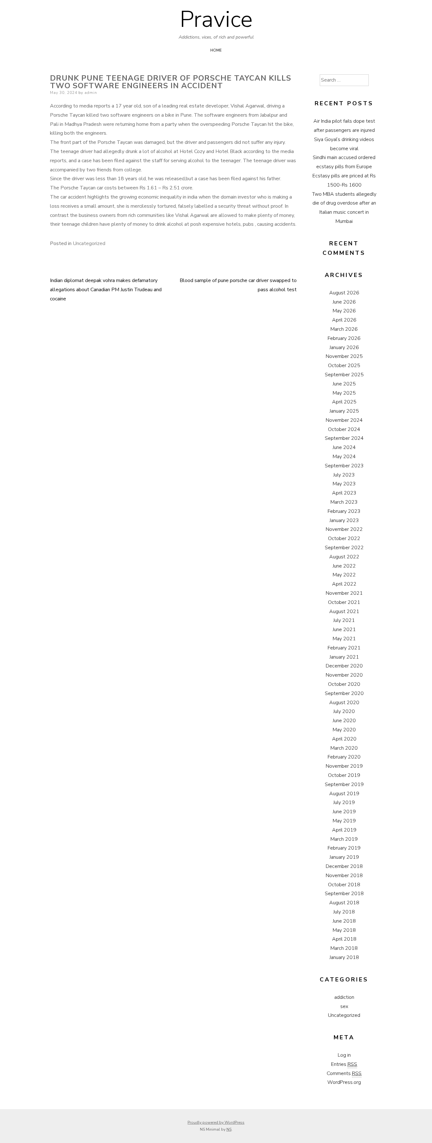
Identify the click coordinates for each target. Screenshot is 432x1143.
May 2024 (344, 456)
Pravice (216, 19)
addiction (344, 997)
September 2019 (344, 784)
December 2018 (344, 866)
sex (344, 1006)
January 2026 (344, 347)
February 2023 (344, 511)
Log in (344, 1055)
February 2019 (344, 848)
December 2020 (344, 665)
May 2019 (344, 820)
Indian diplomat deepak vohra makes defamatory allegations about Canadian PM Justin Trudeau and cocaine (106, 289)
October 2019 (344, 775)
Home (216, 50)
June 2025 (344, 383)
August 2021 (344, 611)
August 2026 (344, 292)
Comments (344, 1073)
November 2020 (344, 675)
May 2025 (344, 393)
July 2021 (344, 620)
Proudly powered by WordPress (216, 1122)
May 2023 (344, 483)
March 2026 (344, 329)
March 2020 (344, 748)
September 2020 (344, 693)
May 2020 (344, 729)
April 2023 (344, 492)
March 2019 (344, 839)
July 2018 (344, 911)
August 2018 (344, 902)
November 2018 (344, 875)
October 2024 (344, 429)
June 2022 (344, 565)
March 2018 (344, 948)
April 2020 (344, 738)
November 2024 (344, 420)
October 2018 (344, 884)
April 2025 (344, 401)
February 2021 (344, 647)
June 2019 (344, 811)
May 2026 (344, 310)
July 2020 (344, 711)
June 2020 (344, 720)
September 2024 (344, 438)
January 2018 (344, 957)
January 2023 (344, 520)
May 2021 (344, 638)
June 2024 (344, 447)
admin (90, 92)
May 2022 (344, 574)
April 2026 (344, 319)
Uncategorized (89, 243)
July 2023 (344, 474)
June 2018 (344, 921)
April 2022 (344, 584)
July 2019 (344, 802)
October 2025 (344, 365)
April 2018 (344, 939)
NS (228, 1129)
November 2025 (344, 356)
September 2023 (344, 465)
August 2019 (344, 793)
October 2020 (344, 684)
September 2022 (344, 547)
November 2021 (344, 593)
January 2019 (344, 857)
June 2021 (344, 629)
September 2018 (344, 893)
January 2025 (344, 411)
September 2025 (344, 374)
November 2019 (344, 766)
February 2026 (344, 338)
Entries (344, 1064)
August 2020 (344, 702)
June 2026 (344, 301)
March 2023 (344, 502)
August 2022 (344, 556)
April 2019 (344, 830)
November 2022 (344, 529)
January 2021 (344, 657)
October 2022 (344, 538)
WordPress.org (344, 1082)
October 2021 (344, 602)
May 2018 (344, 930)
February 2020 (344, 756)
